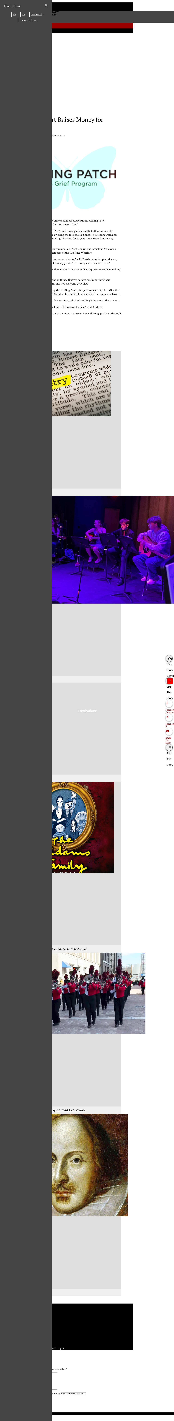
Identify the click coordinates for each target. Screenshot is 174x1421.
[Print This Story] (169, 747)
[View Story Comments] (169, 658)
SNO (54, 1348)
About (25, 14)
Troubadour (11, 6)
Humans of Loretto (29, 20)
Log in (61, 1348)
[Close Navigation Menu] (46, 5)
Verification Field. (52, 1393)
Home (16, 14)
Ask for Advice (38, 14)
